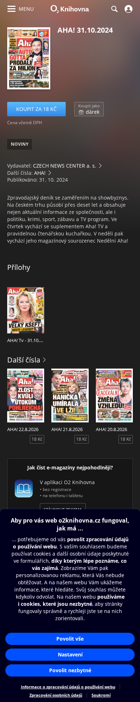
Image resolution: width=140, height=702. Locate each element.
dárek (89, 109)
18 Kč (37, 439)
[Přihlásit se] (127, 9)
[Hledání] (114, 9)
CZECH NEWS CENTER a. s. (64, 165)
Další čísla (23, 360)
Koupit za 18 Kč (36, 109)
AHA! (40, 172)
